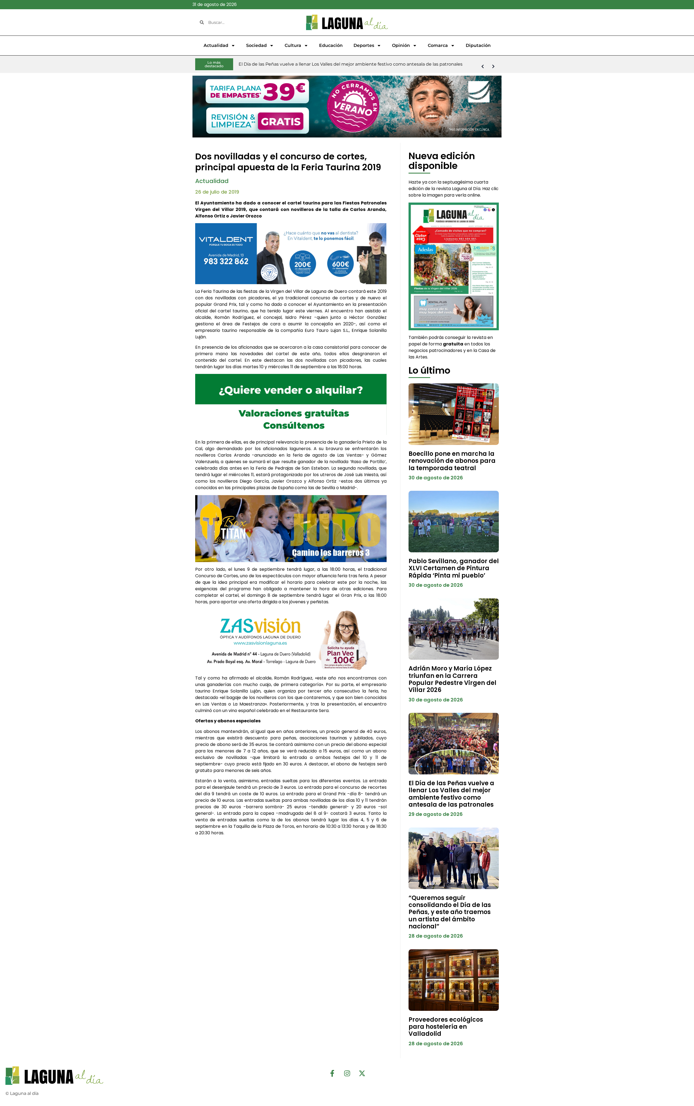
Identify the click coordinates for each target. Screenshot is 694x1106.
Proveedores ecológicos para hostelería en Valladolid (446, 1026)
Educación (331, 45)
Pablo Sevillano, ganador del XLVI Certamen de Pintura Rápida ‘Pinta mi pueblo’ (454, 568)
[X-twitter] (362, 1073)
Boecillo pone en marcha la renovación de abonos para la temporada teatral (452, 461)
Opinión (401, 45)
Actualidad (216, 45)
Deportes (364, 45)
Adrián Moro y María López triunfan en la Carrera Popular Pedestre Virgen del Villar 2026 (452, 679)
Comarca (438, 45)
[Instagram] (347, 1073)
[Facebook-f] (332, 1073)
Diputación (478, 45)
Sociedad (256, 45)
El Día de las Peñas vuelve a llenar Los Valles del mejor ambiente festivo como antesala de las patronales (451, 794)
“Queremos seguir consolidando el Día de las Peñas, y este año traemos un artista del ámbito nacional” (450, 912)
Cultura (293, 45)
